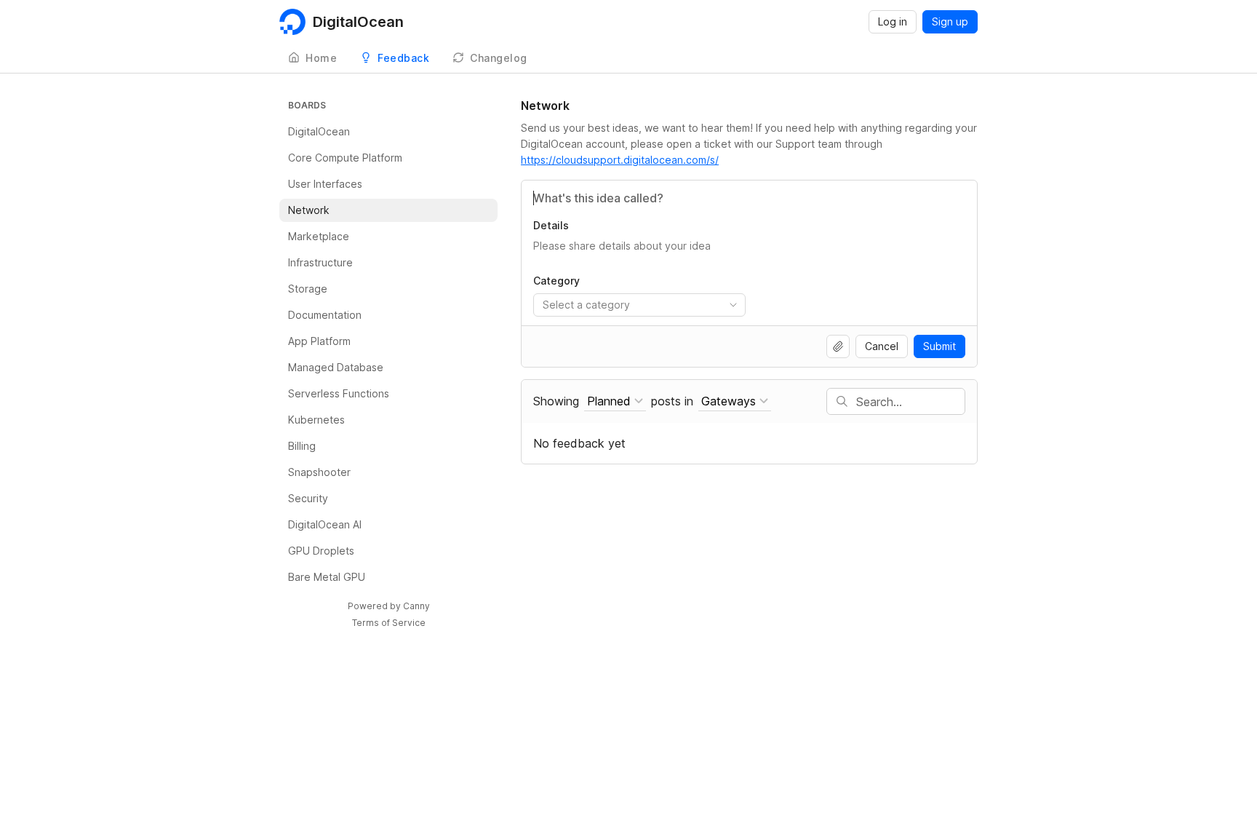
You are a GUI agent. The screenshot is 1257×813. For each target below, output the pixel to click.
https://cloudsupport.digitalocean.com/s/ (620, 160)
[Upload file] (838, 346)
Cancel (881, 346)
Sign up (950, 21)
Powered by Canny (389, 605)
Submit (939, 346)
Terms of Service (389, 622)
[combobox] (639, 305)
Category (556, 280)
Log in (892, 21)
